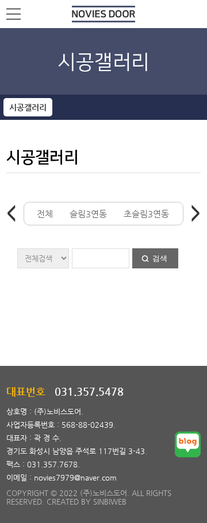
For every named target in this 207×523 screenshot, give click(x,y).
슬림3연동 (88, 213)
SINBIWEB (109, 501)
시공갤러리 (28, 107)
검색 (159, 258)
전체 (45, 213)
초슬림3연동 (146, 213)
